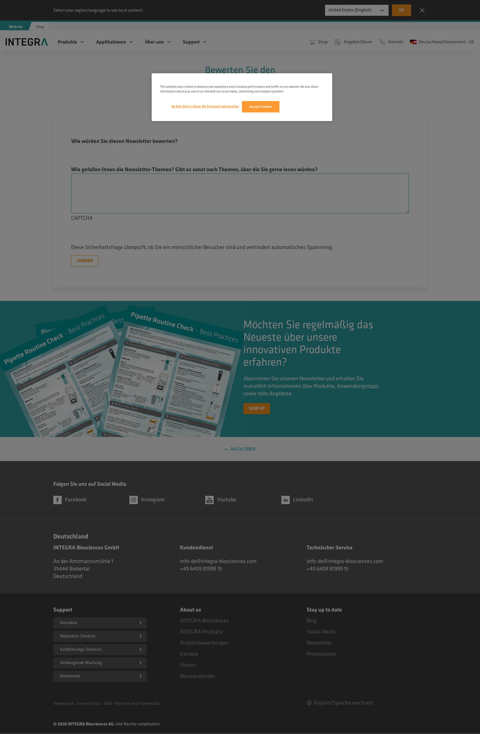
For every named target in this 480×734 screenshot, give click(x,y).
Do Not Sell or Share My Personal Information (205, 106)
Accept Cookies (260, 107)
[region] (242, 97)
